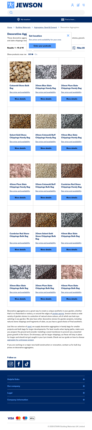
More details (20, 99)
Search (10, 12)
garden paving (58, 313)
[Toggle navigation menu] (83, 5)
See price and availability (20, 92)
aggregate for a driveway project (20, 340)
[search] (46, 12)
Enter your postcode (42, 46)
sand (29, 326)
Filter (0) (81, 48)
